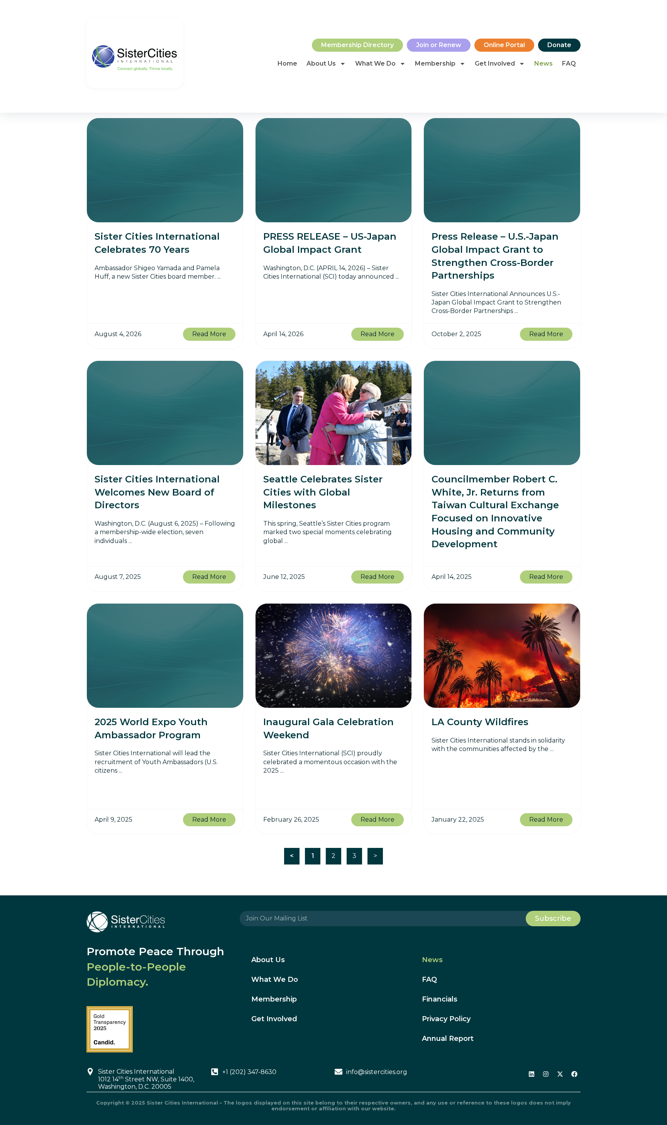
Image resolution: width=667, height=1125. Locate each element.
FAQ (569, 63)
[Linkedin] (531, 1074)
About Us (321, 63)
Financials (439, 999)
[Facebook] (574, 1074)
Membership (435, 63)
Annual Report (448, 1038)
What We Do (375, 63)
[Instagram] (546, 1074)
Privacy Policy (446, 1019)
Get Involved (495, 63)
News (543, 63)
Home (287, 63)
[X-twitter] (560, 1074)
